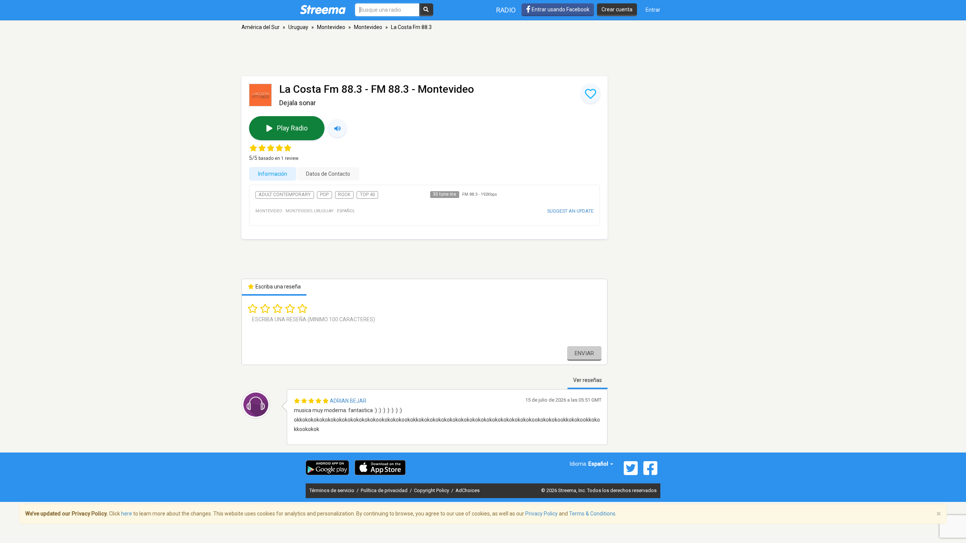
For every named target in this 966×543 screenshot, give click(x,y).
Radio (506, 10)
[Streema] (323, 9)
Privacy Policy (541, 514)
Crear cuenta (616, 9)
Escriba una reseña (277, 287)
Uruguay (298, 27)
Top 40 (367, 194)
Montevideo (331, 27)
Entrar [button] (653, 10)
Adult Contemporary (284, 194)
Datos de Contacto (328, 174)
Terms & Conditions (592, 514)
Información (272, 174)
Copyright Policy (432, 490)
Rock (344, 194)
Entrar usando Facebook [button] (560, 9)
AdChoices (467, 490)
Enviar (584, 353)
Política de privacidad (385, 490)
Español (598, 464)
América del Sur (261, 27)
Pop (324, 194)
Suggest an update (570, 211)
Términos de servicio (332, 490)
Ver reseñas (587, 380)
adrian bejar (348, 401)
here (126, 514)
